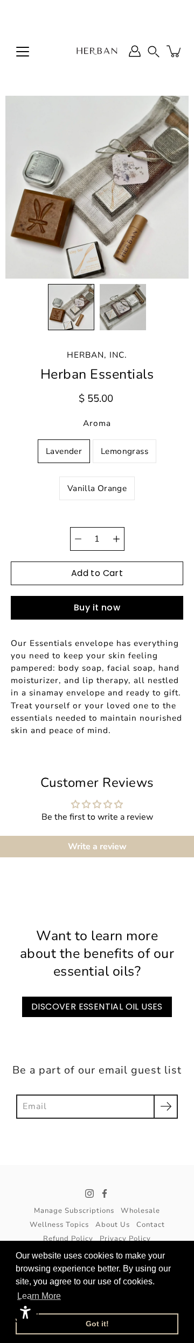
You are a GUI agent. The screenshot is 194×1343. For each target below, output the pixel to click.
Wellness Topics (59, 1225)
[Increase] (116, 539)
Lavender (64, 451)
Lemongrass (124, 451)
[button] (154, 51)
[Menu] (22, 51)
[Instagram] (89, 1193)
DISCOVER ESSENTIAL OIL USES (97, 1006)
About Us (112, 1225)
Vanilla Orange (97, 488)
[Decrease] (78, 539)
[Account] (134, 51)
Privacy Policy (125, 1238)
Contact (150, 1225)
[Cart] (174, 51)
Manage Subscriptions (74, 1211)
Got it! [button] (97, 1323)
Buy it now (97, 607)
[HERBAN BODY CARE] (97, 51)
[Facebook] (104, 1193)
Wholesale (140, 1211)
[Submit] (166, 1107)
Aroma (97, 423)
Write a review (97, 846)
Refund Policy (68, 1238)
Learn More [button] (39, 1296)
